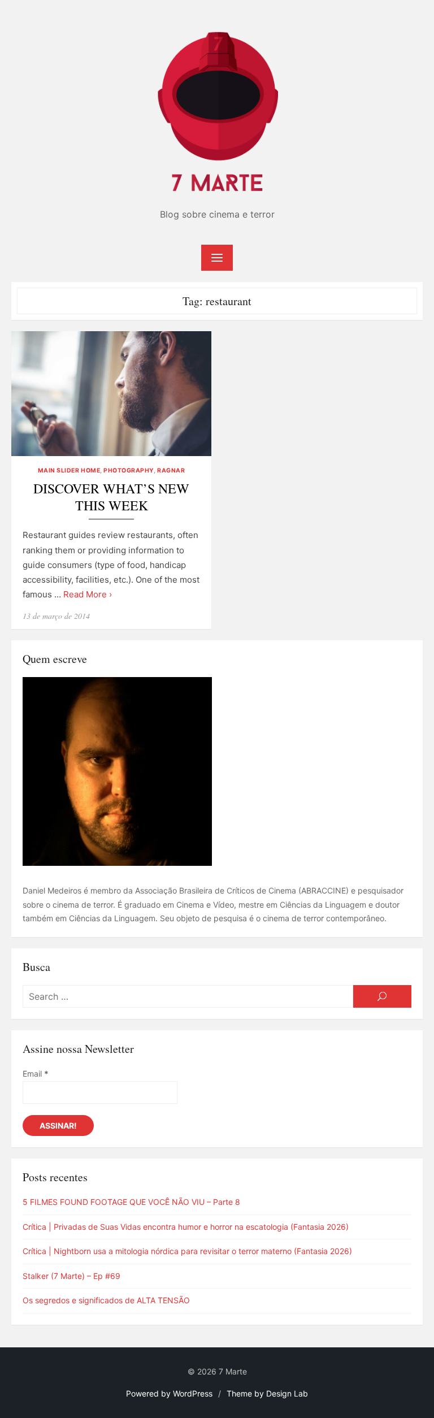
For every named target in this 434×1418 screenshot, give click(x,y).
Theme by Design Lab (267, 1393)
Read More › (87, 594)
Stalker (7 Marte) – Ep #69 (71, 1276)
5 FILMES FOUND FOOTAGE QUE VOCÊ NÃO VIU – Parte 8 (131, 1202)
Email (36, 1073)
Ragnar (171, 470)
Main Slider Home (69, 470)
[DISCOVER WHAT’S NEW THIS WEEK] (111, 393)
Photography (128, 470)
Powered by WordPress (169, 1393)
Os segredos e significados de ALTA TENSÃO (106, 1300)
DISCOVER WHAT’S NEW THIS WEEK (111, 497)
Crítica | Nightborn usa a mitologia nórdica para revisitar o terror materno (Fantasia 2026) (187, 1251)
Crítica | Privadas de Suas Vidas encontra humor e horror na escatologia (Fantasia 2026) (186, 1226)
